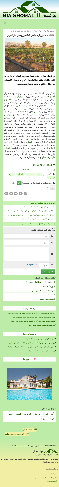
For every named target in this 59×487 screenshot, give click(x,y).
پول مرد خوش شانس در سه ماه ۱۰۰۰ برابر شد (40, 350)
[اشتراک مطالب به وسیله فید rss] (6, 193)
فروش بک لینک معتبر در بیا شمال (46, 477)
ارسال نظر (47, 271)
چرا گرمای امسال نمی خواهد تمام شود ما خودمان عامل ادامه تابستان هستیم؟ (31, 210)
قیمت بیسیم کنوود (47, 299)
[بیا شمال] (29, 9)
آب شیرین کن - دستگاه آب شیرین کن (40, 282)
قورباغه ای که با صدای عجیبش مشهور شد (42, 325)
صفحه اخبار (28, 429)
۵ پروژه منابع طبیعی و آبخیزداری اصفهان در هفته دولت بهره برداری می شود (31, 214)
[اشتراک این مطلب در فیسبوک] (21, 193)
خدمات (27, 414)
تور (46, 414)
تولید (18, 414)
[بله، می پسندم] (19, 183)
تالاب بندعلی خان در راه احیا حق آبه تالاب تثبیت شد (38, 206)
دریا (52, 418)
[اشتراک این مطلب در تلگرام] (25, 193)
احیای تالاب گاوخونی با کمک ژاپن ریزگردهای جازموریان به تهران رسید (34, 317)
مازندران (21, 96)
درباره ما (54, 473)
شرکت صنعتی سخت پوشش (43, 290)
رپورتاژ (38, 414)
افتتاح (52, 96)
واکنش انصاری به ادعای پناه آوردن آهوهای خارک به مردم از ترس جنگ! (33, 321)
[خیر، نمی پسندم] (52, 187)
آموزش (43, 418)
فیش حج (51, 295)
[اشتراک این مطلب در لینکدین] (11, 193)
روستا (15, 105)
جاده (47, 145)
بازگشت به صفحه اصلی (16, 434)
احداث (52, 142)
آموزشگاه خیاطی (48, 286)
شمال (40, 93)
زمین (10, 414)
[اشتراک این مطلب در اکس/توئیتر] (16, 193)
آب (10, 142)
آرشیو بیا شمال (52, 481)
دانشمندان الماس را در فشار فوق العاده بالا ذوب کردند (37, 219)
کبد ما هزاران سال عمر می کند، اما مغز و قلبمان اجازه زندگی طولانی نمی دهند (31, 313)
